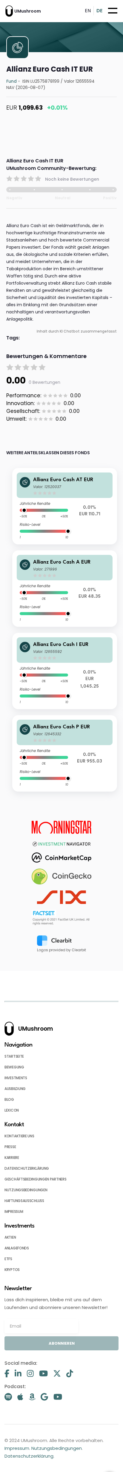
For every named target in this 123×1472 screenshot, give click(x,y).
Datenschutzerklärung (28, 1456)
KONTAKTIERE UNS (19, 1136)
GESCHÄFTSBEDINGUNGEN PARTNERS (35, 1179)
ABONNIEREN (62, 1343)
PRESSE (10, 1146)
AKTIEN (10, 1237)
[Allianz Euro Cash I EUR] (64, 671)
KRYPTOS (12, 1269)
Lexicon (11, 1110)
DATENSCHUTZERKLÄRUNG (26, 1168)
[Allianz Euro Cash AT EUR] (64, 506)
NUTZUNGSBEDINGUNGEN (25, 1189)
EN (88, 10)
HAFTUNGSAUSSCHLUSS (24, 1200)
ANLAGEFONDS (16, 1248)
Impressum (16, 1448)
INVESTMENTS (15, 1077)
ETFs (8, 1258)
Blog (9, 1099)
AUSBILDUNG (15, 1088)
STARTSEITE (14, 1056)
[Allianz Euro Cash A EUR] (64, 588)
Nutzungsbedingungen (56, 1448)
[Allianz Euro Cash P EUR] (64, 753)
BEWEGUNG (14, 1067)
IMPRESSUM (13, 1211)
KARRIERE (11, 1157)
